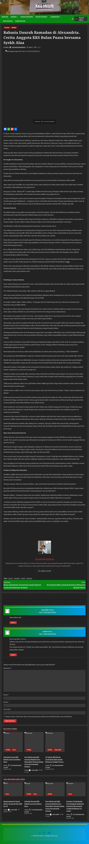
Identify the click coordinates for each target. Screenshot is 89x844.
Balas (13, 622)
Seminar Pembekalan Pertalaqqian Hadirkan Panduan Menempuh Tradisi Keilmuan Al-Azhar (75, 806)
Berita (14, 749)
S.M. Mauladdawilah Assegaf (12, 766)
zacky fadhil (34, 770)
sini (68, 262)
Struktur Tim (20, 21)
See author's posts (44, 571)
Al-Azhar (6, 27)
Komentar (7, 668)
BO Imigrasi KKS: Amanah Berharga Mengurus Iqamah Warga (66, 585)
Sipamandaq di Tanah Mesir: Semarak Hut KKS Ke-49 (12, 803)
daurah (23, 578)
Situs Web (7, 709)
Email (6, 702)
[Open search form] (72, 19)
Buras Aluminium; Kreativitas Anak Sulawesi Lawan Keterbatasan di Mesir (22, 585)
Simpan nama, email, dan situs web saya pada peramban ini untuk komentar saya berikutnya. (38, 717)
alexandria (17, 578)
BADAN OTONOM (41, 17)
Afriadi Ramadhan (18, 47)
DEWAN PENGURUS (27, 17)
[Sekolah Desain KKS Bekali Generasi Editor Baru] (13, 742)
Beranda (5, 17)
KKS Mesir (45, 6)
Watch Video (81, 19)
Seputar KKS (57, 749)
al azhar (10, 578)
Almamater (54, 17)
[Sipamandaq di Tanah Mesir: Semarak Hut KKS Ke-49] (13, 789)
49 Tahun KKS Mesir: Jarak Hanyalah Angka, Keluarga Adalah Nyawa (54, 759)
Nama (6, 695)
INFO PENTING (8, 21)
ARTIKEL (14, 17)
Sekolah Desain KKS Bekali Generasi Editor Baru (12, 759)
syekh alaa (29, 578)
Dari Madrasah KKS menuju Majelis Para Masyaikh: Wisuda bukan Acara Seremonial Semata (33, 762)
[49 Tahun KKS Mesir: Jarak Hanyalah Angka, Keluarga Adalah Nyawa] (55, 742)
